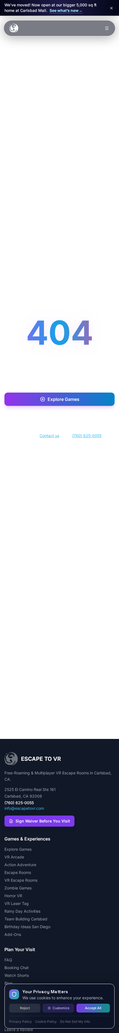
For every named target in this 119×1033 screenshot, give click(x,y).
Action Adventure (20, 864)
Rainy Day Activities (22, 911)
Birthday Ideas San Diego (27, 926)
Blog (8, 983)
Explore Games (63, 399)
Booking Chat (16, 967)
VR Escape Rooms (20, 880)
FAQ (8, 959)
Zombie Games (18, 888)
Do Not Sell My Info (75, 1021)
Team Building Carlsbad (25, 919)
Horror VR (13, 895)
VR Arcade (14, 857)
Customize (61, 1008)
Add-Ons (12, 934)
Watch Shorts (16, 975)
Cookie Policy (46, 1021)
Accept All (93, 1008)
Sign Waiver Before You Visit (42, 821)
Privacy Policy (20, 1021)
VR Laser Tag (16, 903)
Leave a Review (18, 1029)
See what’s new (66, 10)
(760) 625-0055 (87, 435)
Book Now (63, 417)
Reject (25, 1008)
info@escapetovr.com (24, 808)
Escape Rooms (17, 872)
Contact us (49, 435)
